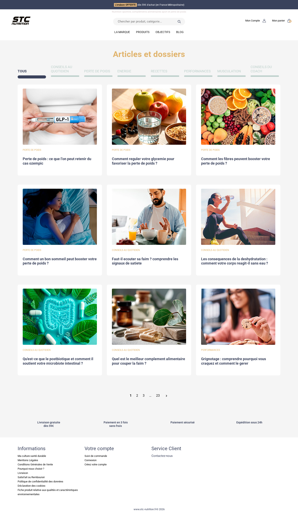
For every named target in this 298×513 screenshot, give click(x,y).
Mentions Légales (28, 460)
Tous (22, 71)
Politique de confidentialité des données (40, 481)
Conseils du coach (261, 69)
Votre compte (99, 448)
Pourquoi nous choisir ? (31, 468)
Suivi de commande (96, 455)
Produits (142, 32)
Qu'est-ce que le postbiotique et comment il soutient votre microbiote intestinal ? (58, 361)
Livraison (23, 472)
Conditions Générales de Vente (35, 464)
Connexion (90, 460)
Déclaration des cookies (31, 485)
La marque (122, 32)
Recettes (159, 71)
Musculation (229, 71)
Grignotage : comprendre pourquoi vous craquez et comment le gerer (233, 361)
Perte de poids (97, 71)
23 (158, 395)
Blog (180, 32)
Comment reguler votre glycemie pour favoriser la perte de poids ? (143, 161)
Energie (124, 71)
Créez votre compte (96, 464)
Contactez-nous (162, 455)
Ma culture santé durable (32, 455)
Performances (197, 71)
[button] (255, 20)
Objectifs (162, 32)
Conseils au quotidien (61, 69)
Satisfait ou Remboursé (31, 477)
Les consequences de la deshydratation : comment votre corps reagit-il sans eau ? (234, 261)
